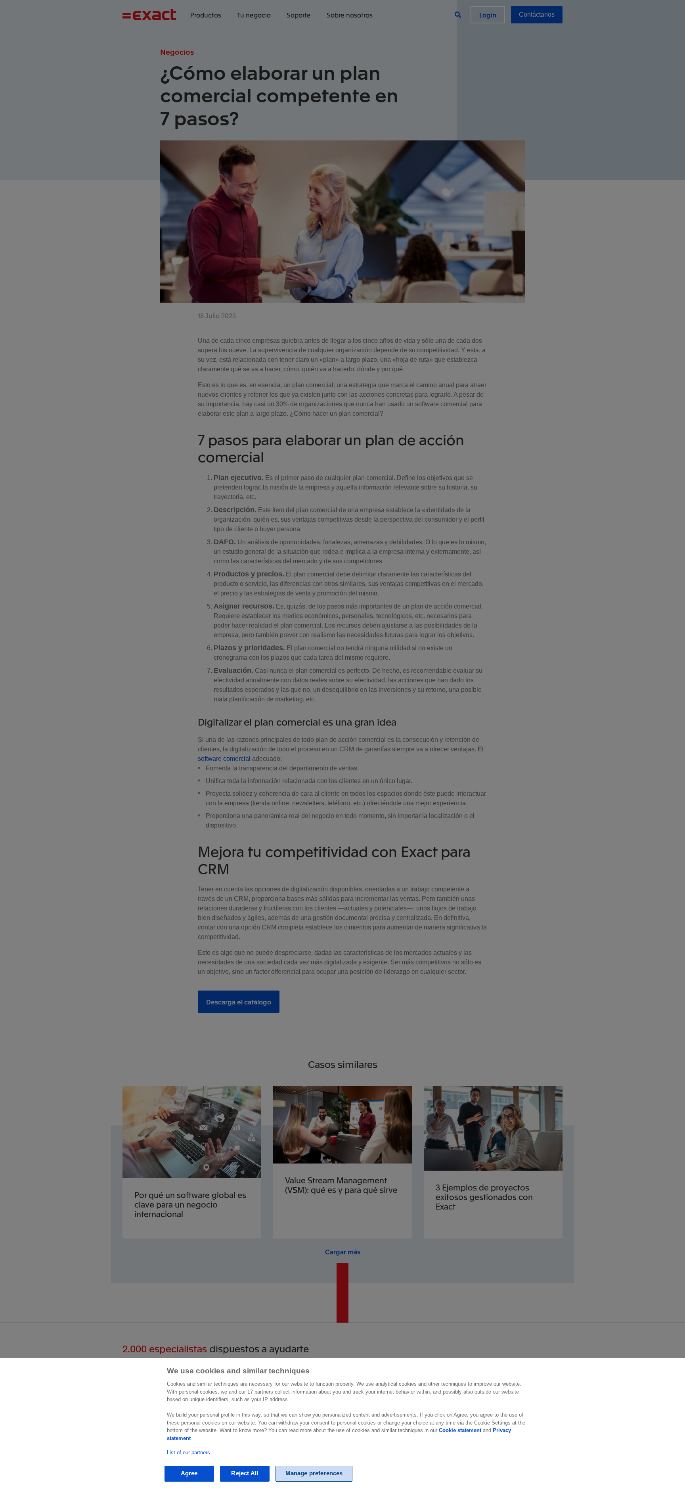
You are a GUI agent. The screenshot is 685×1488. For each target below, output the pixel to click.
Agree (189, 1473)
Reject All (244, 1473)
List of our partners (188, 1453)
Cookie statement (460, 1430)
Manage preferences (314, 1473)
